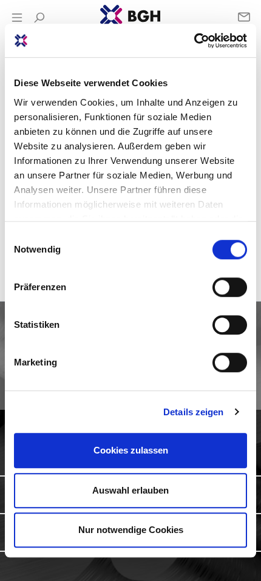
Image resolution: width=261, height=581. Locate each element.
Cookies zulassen (130, 450)
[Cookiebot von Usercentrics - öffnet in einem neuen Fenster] (194, 41)
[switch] (229, 287)
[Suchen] (39, 18)
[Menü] (17, 18)
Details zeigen (193, 412)
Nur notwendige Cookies (130, 530)
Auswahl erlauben (130, 490)
